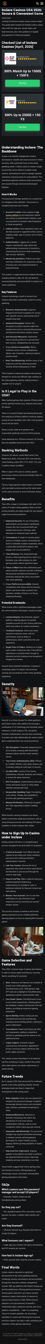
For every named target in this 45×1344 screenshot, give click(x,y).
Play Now (22, 83)
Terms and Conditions (16, 1335)
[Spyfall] (5, 3)
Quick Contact (22, 1339)
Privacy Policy (28, 1335)
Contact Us (29, 1333)
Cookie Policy (38, 1335)
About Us (22, 1333)
